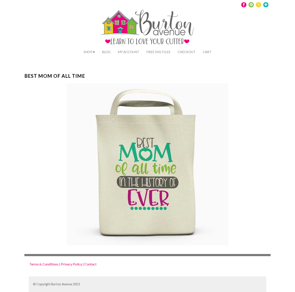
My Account (128, 52)
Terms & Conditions (44, 264)
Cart (207, 52)
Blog (106, 52)
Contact (90, 264)
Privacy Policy (71, 264)
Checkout (187, 52)
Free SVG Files (158, 52)
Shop (88, 52)
